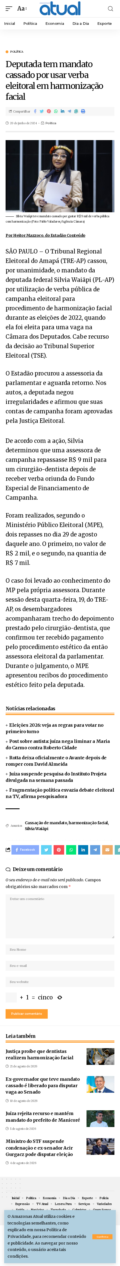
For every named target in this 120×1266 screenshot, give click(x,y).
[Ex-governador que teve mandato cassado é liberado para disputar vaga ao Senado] (100, 1084)
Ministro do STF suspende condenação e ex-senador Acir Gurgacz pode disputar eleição (39, 1147)
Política (16, 51)
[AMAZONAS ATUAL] (60, 8)
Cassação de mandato (46, 822)
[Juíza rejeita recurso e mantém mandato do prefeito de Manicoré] (100, 1118)
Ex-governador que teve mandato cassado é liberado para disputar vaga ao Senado (43, 1085)
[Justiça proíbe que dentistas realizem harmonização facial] (100, 1056)
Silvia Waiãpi (36, 828)
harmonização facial (88, 822)
